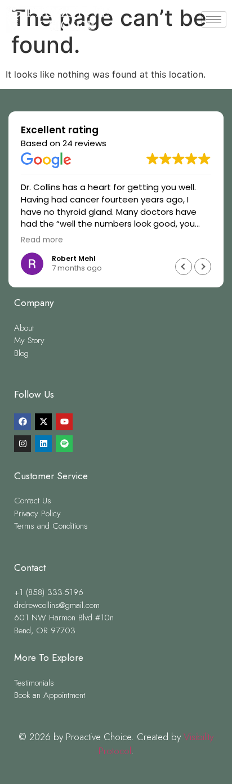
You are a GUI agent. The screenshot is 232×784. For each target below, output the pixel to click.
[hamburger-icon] (213, 19)
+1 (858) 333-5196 (116, 51)
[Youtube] (64, 421)
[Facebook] (22, 421)
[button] (202, 266)
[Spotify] (64, 443)
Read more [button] (42, 240)
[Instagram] (22, 443)
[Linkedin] (43, 443)
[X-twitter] (43, 421)
